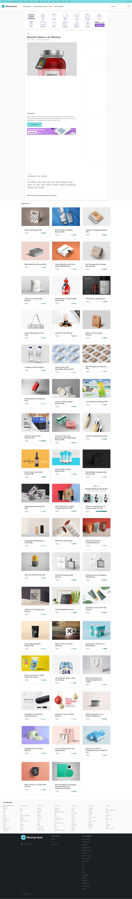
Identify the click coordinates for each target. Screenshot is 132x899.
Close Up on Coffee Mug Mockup (35, 285)
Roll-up (55, 828)
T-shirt (69, 1)
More (50, 6)
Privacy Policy (54, 845)
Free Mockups (27, 6)
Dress (55, 815)
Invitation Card (92, 821)
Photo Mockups (85, 883)
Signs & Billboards (110, 828)
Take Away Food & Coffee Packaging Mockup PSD (66, 493)
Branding (39, 811)
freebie (29, 184)
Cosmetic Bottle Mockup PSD (96, 422)
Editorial (5, 817)
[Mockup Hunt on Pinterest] (7, 1)
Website (73, 830)
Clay (55, 813)
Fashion (73, 817)
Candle (107, 811)
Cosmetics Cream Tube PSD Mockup (96, 595)
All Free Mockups (32, 176)
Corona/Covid (74, 813)
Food (38, 819)
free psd (70, 182)
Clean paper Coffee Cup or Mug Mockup (96, 630)
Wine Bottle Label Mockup (96, 285)
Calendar (91, 811)
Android (107, 805)
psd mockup (41, 187)
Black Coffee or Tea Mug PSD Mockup (35, 771)
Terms (52, 842)
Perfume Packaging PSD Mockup (66, 561)
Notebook (91, 824)
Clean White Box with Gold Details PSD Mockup (66, 251)
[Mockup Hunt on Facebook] (5, 1)
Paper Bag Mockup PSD (35, 216)
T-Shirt (21, 830)
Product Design (42, 441)
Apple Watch (57, 808)
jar (34, 184)
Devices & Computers (25, 815)
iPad (83, 869)
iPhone (4, 822)
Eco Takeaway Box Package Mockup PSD (96, 251)
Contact (53, 839)
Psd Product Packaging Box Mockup (35, 596)
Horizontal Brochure (24, 821)
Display (39, 815)
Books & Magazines (110, 810)
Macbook (22, 824)
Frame (73, 819)
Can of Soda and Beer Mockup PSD (66, 457)
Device (34, 1)
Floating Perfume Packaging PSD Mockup (96, 561)
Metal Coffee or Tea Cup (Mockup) (66, 630)
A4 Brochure (40, 805)
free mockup (63, 182)
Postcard (91, 826)
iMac (55, 821)
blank (39, 182)
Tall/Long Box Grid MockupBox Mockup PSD (66, 354)
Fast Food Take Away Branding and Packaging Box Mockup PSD (66, 422)
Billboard (56, 810)
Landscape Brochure (58, 822)
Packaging (44, 176)
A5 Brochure (57, 805)
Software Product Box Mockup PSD (35, 422)
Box (21, 811)
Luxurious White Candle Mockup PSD (66, 388)
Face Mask (39, 817)
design (48, 182)
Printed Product (6, 828)
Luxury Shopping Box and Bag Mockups (66, 735)
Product (60, 1)
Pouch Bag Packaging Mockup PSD (35, 630)
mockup (43, 184)
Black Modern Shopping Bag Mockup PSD (96, 459)
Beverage (39, 810)
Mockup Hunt (27, 894)
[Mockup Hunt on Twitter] (2, 1)
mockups (49, 184)
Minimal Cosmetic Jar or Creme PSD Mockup (96, 701)
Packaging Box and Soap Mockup (35, 735)
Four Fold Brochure (58, 819)
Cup (106, 813)
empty (53, 182)
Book (23, 1)
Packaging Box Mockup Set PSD (35, 493)
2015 (29, 182)
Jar (39, 176)
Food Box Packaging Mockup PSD (96, 216)
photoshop (62, 184)
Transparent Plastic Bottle (35, 354)
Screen (73, 828)
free (57, 182)
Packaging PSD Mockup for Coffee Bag (35, 527)
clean (43, 182)
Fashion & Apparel (93, 817)
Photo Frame (40, 826)
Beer (21, 810)
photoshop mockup (71, 184)
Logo (43, 1)
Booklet (90, 810)
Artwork (73, 808)
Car (21, 813)
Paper (51, 1)
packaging (55, 184)
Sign (65, 1)
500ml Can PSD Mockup (66, 527)
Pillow (55, 826)
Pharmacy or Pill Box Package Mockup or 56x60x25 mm (96, 735)
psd (36, 187)
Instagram (74, 821)
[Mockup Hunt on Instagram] (9, 1)
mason (37, 184)
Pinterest (73, 826)
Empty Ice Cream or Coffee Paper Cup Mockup (35, 663)
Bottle (4, 811)
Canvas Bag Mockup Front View (35, 319)
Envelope (22, 817)
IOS (106, 821)
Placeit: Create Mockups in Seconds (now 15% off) (96, 493)
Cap (4, 813)
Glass (90, 819)
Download (34, 125)
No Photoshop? (59, 6)
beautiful (33, 182)
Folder (21, 819)
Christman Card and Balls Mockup (66, 701)
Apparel (39, 808)
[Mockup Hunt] (11, 6)
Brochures (74, 811)
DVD (90, 815)
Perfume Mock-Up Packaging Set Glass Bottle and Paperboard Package (66, 771)
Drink (73, 815)
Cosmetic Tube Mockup (66, 319)
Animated (5, 808)
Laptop (38, 1)
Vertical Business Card (59, 830)
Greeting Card (109, 819)
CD (38, 813)
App (21, 808)
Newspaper (74, 824)
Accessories (74, 805)
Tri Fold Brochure (41, 830)
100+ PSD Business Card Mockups (8, 806)
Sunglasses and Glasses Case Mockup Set (35, 701)
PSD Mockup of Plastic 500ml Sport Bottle (66, 285)
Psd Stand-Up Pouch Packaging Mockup (96, 527)
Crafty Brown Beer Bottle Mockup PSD (35, 459)
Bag (19, 1)
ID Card (39, 821)
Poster (55, 1)
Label (38, 822)
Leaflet (90, 822)
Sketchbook (5, 830)
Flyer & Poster (6, 819)
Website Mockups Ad (101, 511)
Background (91, 808)
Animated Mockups (86, 842)
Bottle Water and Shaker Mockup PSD (66, 216)
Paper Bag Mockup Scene (66, 596)
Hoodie (4, 821)
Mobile (38, 824)
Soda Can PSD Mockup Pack (35, 561)
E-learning (108, 815)
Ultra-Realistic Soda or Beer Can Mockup (66, 664)
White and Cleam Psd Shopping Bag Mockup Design (96, 664)
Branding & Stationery (59, 811)
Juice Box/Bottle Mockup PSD (96, 388)
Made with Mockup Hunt (41, 6)
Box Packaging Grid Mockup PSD (96, 354)
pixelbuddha (31, 187)
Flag (107, 817)
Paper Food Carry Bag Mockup (96, 319)
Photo (21, 826)
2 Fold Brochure (23, 805)
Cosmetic (28, 1)
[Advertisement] (16, 35)
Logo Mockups (85, 875)
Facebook (56, 817)
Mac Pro (5, 824)
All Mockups (14, 1)
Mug (47, 1)
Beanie (4, 810)
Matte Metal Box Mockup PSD (35, 251)
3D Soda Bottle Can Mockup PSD (35, 387)
